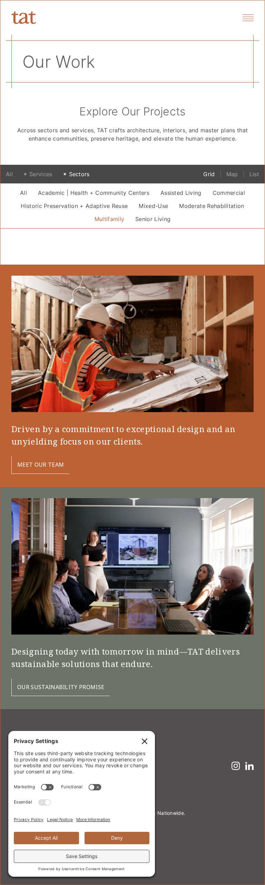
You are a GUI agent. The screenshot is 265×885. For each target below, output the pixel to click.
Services (40, 174)
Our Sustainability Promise (60, 687)
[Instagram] (236, 766)
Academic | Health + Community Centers (93, 193)
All (9, 174)
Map (232, 174)
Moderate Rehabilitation (211, 206)
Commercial (229, 193)
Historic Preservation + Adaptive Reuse (74, 206)
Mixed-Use (153, 206)
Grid (209, 174)
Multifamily (110, 219)
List (254, 174)
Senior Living (152, 219)
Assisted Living (181, 193)
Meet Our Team (40, 465)
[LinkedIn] (249, 766)
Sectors (79, 174)
